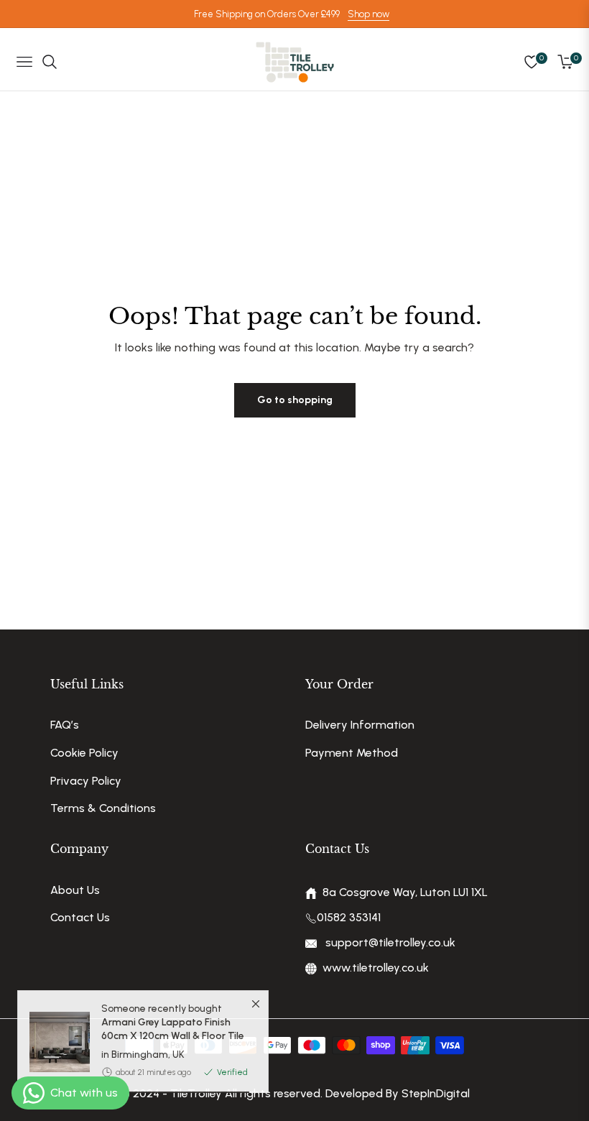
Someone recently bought (172, 1032)
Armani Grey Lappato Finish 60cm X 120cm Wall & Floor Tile (172, 1039)
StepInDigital (436, 1093)
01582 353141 (349, 917)
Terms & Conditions (103, 808)
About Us (75, 890)
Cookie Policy (84, 753)
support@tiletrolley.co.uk (389, 942)
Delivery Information (359, 725)
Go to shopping (295, 400)
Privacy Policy (85, 781)
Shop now (368, 14)
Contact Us (80, 917)
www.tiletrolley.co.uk (376, 967)
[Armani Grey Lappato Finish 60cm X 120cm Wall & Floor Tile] (54, 1052)
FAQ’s (64, 725)
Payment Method (351, 753)
